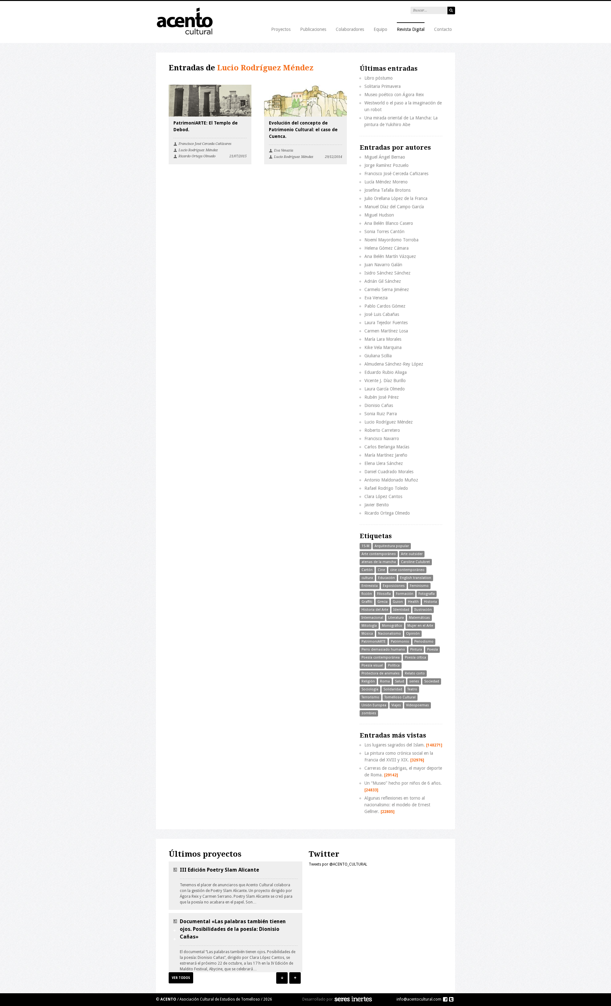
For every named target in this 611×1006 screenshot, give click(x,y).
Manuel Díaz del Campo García (394, 206)
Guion (398, 602)
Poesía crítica (415, 657)
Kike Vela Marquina (383, 347)
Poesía (432, 649)
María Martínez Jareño (385, 455)
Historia (430, 602)
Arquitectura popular (392, 546)
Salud (399, 681)
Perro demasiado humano (383, 649)
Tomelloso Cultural (400, 697)
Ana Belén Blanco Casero (388, 223)
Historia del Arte (375, 610)
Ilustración (423, 610)
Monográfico (392, 626)
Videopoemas (417, 705)
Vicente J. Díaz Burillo (385, 380)
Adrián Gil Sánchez (382, 281)
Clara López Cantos (383, 496)
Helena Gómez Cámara (386, 248)
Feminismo (419, 586)
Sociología (370, 689)
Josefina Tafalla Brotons (387, 190)
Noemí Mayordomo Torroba (391, 239)
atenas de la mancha (379, 562)
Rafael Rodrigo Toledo (386, 488)
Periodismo (423, 641)
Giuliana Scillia (378, 355)
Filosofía (384, 594)
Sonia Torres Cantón (384, 231)
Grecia (382, 602)
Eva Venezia (283, 150)
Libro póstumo (378, 78)
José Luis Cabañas (381, 314)
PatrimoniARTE (374, 641)
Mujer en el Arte (420, 626)
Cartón (367, 570)
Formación (404, 594)
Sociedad (431, 681)
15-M (365, 546)
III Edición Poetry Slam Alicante (219, 870)
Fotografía (426, 594)
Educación (386, 578)
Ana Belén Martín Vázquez (390, 256)
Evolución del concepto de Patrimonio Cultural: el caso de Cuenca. (303, 129)
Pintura (416, 649)
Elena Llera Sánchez (383, 463)
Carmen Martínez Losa (386, 330)
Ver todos (181, 978)
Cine (381, 570)
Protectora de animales (381, 673)
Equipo (380, 29)
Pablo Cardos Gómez (384, 306)
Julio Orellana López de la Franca (395, 198)
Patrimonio (400, 641)
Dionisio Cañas (378, 405)
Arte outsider (412, 554)
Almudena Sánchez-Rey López (393, 364)
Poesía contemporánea (381, 657)
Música (367, 633)
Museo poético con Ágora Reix (394, 94)
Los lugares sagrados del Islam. (403, 744)
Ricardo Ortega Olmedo (197, 156)
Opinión (413, 633)
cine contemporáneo (407, 570)
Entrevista (370, 586)
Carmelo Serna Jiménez (386, 289)
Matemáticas (419, 618)
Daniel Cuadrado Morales (388, 471)
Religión (368, 681)
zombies (369, 713)
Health (413, 602)
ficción (367, 594)
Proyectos (281, 29)
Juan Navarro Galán (383, 264)
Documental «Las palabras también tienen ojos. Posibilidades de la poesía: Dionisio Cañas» (233, 929)
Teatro (412, 689)
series (414, 681)
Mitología (369, 626)
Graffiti (367, 602)
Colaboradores (350, 29)
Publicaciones (313, 29)
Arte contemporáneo (379, 554)
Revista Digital (411, 29)
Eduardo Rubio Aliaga (385, 372)
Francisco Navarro (381, 438)
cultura (367, 578)
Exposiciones (394, 586)
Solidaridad (392, 689)
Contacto (443, 29)
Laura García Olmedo (384, 388)
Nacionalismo (389, 633)
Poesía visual (372, 665)
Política (394, 665)
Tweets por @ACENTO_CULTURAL (338, 864)
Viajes (396, 705)
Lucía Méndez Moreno (386, 181)
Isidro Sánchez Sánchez (387, 272)
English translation (415, 578)
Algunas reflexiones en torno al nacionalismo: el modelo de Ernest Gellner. (397, 805)
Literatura (396, 618)
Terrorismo (370, 697)
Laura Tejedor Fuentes (386, 322)
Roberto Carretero (382, 430)
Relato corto (415, 673)
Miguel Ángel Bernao (384, 157)
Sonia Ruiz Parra (380, 413)
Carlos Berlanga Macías (386, 446)
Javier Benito (376, 504)
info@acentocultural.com (419, 999)
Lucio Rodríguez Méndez (198, 150)
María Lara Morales (382, 339)
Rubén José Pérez (381, 397)
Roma (385, 681)
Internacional (372, 618)
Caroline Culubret (415, 562)
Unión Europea (374, 705)
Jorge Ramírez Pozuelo (386, 165)
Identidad (401, 610)
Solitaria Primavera (382, 86)
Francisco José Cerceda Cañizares (205, 144)
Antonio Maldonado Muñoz (391, 479)
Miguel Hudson (379, 215)
